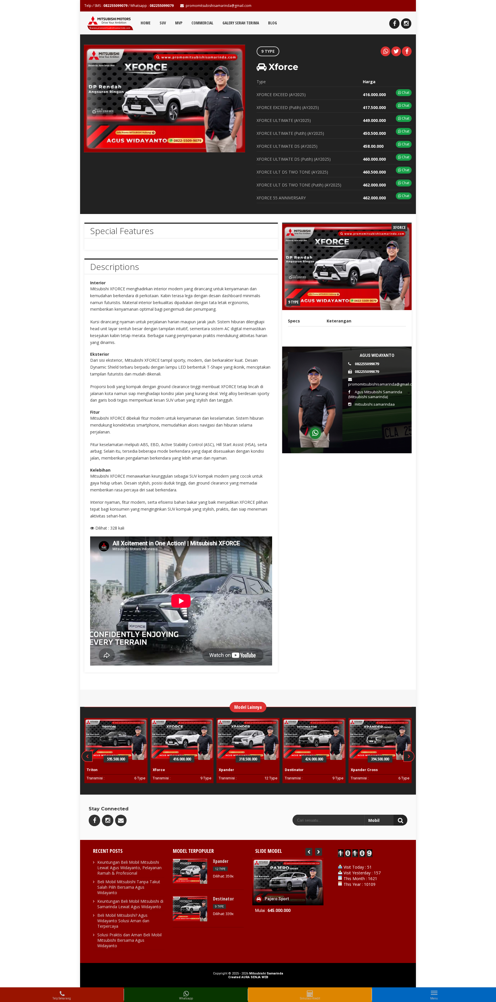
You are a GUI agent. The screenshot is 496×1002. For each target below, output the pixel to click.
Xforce (159, 770)
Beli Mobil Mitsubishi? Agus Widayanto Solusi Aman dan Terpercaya (123, 920)
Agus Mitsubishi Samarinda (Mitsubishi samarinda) (375, 394)
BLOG (272, 23)
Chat (405, 92)
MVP (178, 23)
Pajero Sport (277, 898)
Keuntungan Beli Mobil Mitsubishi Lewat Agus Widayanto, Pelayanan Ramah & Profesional (129, 867)
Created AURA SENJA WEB (248, 977)
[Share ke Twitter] (396, 51)
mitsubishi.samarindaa (375, 404)
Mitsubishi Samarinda (266, 973)
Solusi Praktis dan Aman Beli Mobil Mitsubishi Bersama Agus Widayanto (129, 940)
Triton (92, 770)
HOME (145, 23)
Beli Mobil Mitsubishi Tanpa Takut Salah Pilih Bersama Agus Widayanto (128, 887)
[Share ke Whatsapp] (385, 51)
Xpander (226, 770)
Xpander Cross (364, 770)
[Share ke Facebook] (407, 51)
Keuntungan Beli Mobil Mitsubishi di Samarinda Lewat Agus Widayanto (130, 903)
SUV (163, 23)
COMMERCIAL (202, 23)
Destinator (294, 770)
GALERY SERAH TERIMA (240, 23)
